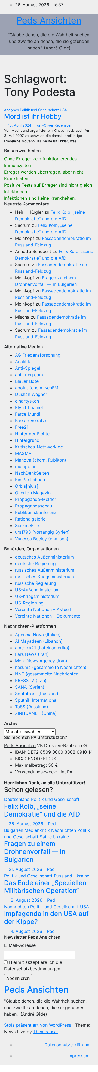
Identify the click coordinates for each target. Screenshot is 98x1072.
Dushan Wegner (31, 394)
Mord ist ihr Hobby (33, 116)
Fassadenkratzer (32, 420)
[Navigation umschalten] (84, 64)
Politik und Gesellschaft (40, 110)
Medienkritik (37, 830)
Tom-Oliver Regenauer (53, 125)
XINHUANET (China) (36, 713)
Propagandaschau (33, 506)
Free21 (22, 427)
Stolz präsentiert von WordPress (38, 1025)
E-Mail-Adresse (20, 945)
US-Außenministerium (37, 589)
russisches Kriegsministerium (44, 576)
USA (63, 110)
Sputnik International (36, 700)
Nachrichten (64, 830)
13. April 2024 (20, 125)
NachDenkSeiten (32, 473)
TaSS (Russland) (31, 706)
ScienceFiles (27, 525)
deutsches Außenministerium (44, 557)
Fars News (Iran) (32, 654)
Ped (52, 823)
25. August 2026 (27, 823)
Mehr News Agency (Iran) (41, 660)
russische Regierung (35, 583)
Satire (46, 836)
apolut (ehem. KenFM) (37, 387)
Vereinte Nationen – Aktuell (43, 609)
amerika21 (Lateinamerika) (42, 647)
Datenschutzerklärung (67, 1044)
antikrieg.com (29, 374)
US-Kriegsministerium (37, 596)
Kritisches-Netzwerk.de (39, 447)
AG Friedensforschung (37, 355)
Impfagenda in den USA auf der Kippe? (46, 918)
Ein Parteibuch (30, 479)
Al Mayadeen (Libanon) (39, 641)
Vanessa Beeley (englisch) (41, 538)
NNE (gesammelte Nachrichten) (47, 674)
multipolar (25, 466)
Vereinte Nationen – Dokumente (47, 616)
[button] (72, 64)
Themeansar (45, 1031)
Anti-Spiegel (27, 368)
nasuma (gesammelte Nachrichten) (51, 667)
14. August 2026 (26, 931)
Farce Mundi (27, 414)
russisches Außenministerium (44, 570)
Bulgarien (14, 830)
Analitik (22, 361)
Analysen (12, 110)
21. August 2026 (26, 869)
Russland (64, 876)
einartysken (27, 401)
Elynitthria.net (29, 407)
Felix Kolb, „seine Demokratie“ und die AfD (42, 810)
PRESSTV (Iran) (31, 680)
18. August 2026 (26, 900)
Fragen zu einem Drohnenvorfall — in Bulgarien (34, 852)
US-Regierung (29, 603)
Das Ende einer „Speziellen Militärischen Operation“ (45, 887)
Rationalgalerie (30, 519)
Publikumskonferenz (36, 512)
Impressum (78, 1055)
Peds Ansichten (49, 20)
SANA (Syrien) (29, 687)
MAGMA (23, 453)
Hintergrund (27, 440)
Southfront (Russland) (37, 693)
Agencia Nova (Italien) (38, 634)
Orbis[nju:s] (26, 486)
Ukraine (61, 836)
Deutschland (17, 799)
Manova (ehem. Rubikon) (40, 460)
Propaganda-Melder (35, 499)
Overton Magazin (33, 492)
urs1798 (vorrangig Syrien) (42, 532)
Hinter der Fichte (32, 433)
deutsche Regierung (35, 563)
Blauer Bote (27, 381)
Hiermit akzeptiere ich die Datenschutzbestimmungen (33, 965)
